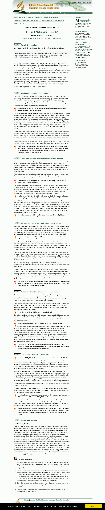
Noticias (47, 13)
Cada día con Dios (81, 52)
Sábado (25, 38)
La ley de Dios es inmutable (82, 54)
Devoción (72, 13)
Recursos (55, 13)
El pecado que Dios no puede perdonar (83, 48)
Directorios (80, 13)
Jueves (53, 38)
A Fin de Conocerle (81, 46)
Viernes (59, 38)
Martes (41, 38)
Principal (32, 13)
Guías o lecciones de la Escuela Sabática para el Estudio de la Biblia (36, 17)
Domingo (31, 38)
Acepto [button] (93, 506)
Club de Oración (80, 60)
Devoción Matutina (81, 31)
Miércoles (47, 38)
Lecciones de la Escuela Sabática (85, 20)
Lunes (36, 38)
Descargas (63, 13)
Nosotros (40, 13)
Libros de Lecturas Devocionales (81, 43)
